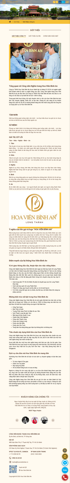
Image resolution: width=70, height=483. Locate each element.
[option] (35, 406)
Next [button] (53, 420)
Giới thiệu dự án (34, 36)
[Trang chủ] (10, 22)
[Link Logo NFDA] (62, 3)
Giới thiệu (17, 22)
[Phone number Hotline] (54, 2)
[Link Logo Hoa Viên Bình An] (10, 2)
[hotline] (65, 477)
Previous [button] (17, 420)
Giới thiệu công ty (28, 22)
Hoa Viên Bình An (25, 470)
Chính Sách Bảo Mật (50, 36)
